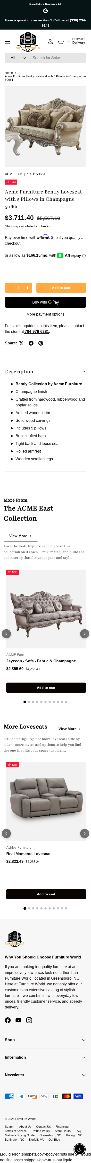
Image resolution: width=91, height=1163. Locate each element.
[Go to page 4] (37, 702)
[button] (61, 41)
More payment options (45, 314)
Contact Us (43, 1126)
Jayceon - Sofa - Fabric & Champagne (41, 661)
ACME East (13, 174)
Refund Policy (41, 1131)
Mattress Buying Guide (20, 1135)
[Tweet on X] (21, 343)
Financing (62, 1126)
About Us (25, 1126)
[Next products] (84, 633)
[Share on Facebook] (31, 343)
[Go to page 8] (54, 702)
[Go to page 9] (58, 702)
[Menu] (7, 41)
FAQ (78, 1131)
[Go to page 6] (45, 702)
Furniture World (25, 1119)
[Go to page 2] (29, 702)
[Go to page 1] (25, 702)
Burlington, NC (14, 1139)
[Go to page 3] (33, 702)
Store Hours (63, 1131)
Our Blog (54, 1139)
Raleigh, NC (74, 1135)
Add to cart (61, 288)
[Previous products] (6, 633)
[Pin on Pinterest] (41, 343)
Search (9, 1126)
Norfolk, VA (36, 1139)
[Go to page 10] (62, 702)
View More (18, 536)
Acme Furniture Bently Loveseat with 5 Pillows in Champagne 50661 (45, 78)
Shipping (11, 226)
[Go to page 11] (66, 702)
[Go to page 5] (41, 702)
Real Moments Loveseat (28, 854)
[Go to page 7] (50, 702)
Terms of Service (16, 1131)
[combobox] (45, 58)
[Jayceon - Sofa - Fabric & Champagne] (46, 609)
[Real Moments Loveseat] (46, 801)
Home (9, 73)
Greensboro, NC (50, 1135)
